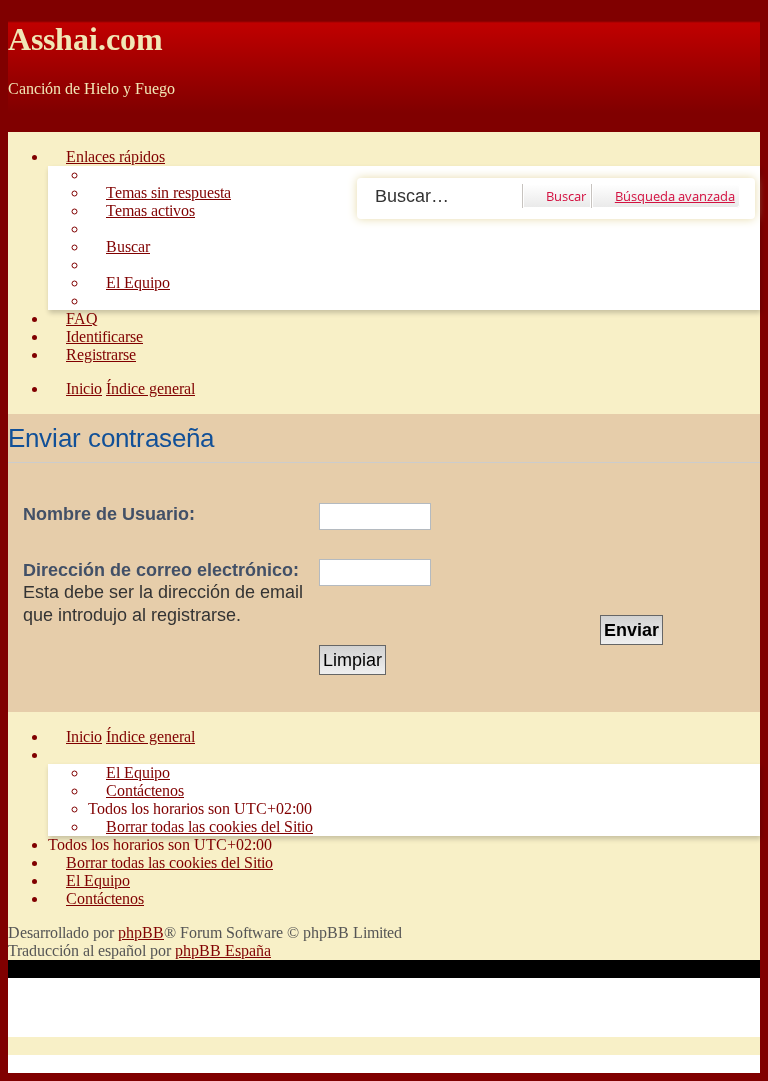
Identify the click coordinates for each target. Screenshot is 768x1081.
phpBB (141, 932)
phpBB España (223, 950)
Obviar (30, 122)
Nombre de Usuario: (109, 514)
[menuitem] (159, 192)
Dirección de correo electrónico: (161, 570)
